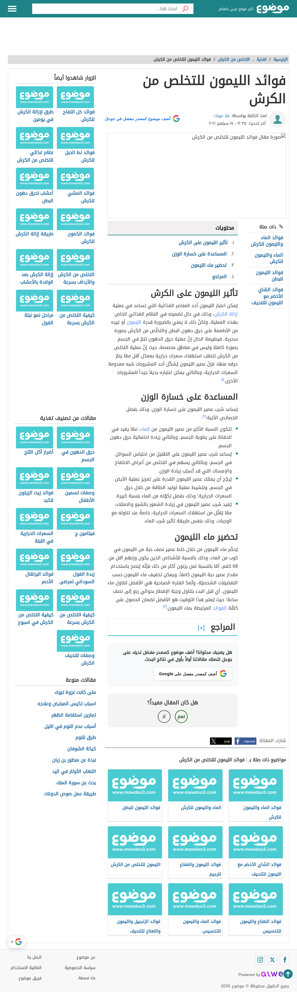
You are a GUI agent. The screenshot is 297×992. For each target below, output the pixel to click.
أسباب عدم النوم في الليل (70, 726)
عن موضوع (86, 957)
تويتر (227, 741)
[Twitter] (272, 959)
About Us (86, 978)
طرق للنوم (85, 737)
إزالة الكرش (226, 313)
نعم (181, 716)
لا (164, 716)
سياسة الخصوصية (80, 968)
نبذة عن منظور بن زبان (74, 760)
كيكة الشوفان (81, 749)
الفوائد (220, 608)
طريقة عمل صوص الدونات (70, 794)
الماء (145, 429)
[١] (222, 379)
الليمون (134, 322)
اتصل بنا (34, 957)
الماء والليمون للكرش (269, 258)
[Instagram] (260, 959)
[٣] (165, 607)
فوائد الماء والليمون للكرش (267, 240)
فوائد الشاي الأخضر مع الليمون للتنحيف (267, 296)
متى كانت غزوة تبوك (75, 692)
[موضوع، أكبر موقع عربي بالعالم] (273, 8)
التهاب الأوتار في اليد (74, 771)
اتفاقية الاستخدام (26, 968)
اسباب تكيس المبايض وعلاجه (66, 704)
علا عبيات (222, 116)
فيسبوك (249, 741)
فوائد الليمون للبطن (269, 275)
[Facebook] (284, 959)
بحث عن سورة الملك (76, 783)
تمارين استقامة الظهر (73, 715)
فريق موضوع (30, 978)
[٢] (204, 416)
